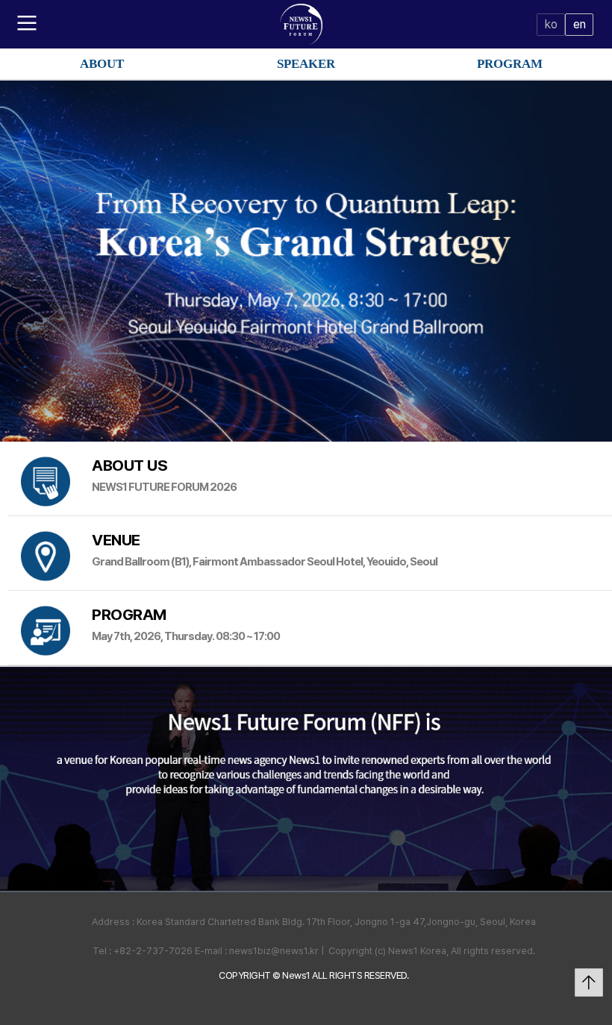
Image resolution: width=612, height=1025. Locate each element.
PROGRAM (510, 64)
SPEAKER (306, 64)
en (579, 24)
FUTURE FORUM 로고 (306, 24)
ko (551, 24)
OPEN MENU (27, 22)
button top (589, 982)
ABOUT (102, 64)
